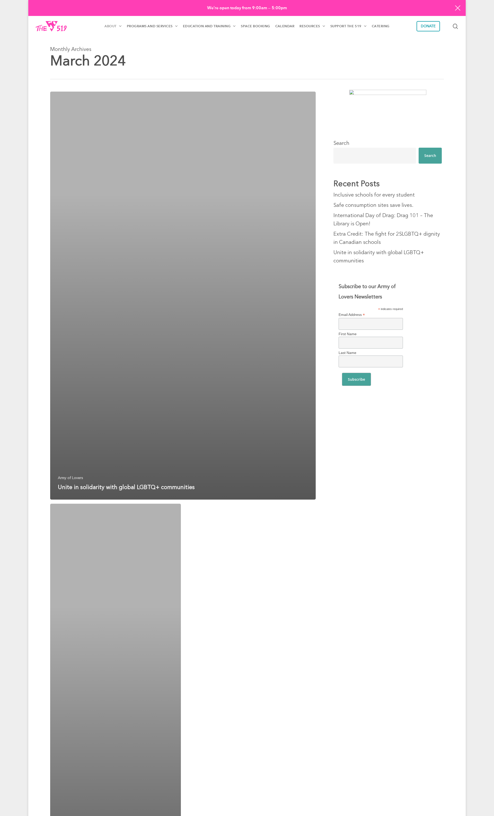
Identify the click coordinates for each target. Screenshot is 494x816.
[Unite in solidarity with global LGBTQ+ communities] (183, 296)
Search (341, 143)
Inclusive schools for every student (374, 195)
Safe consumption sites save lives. (373, 205)
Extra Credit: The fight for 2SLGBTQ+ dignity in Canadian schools (386, 238)
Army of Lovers (70, 478)
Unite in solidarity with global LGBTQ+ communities (378, 257)
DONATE (428, 26)
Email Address (352, 314)
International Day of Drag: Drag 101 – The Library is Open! (383, 220)
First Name (348, 334)
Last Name (347, 353)
